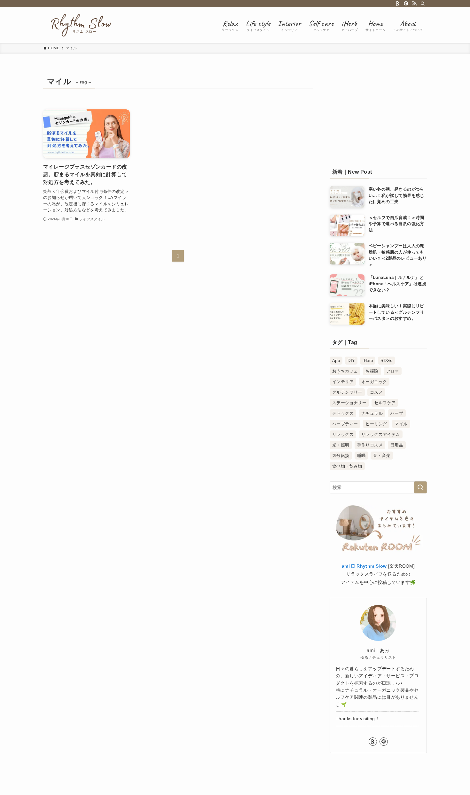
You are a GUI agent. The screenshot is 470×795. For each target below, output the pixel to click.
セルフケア (385, 402)
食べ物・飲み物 (347, 466)
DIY (351, 360)
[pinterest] (406, 3)
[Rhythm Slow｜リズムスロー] (78, 25)
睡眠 (361, 455)
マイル (401, 423)
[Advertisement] (378, 114)
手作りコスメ (370, 445)
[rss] (414, 3)
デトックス (343, 413)
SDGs (386, 360)
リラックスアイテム (380, 434)
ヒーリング (376, 423)
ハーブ (396, 413)
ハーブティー (345, 423)
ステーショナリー (349, 402)
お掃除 (371, 371)
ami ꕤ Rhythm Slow (364, 566)
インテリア (343, 381)
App (336, 360)
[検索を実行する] (420, 487)
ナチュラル (372, 413)
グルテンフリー (347, 392)
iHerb (368, 360)
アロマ (392, 371)
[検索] (423, 3)
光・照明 (340, 445)
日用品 (396, 445)
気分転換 (340, 455)
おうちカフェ (345, 371)
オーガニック (374, 381)
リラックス (343, 434)
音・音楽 (381, 455)
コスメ (376, 392)
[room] (398, 3)
